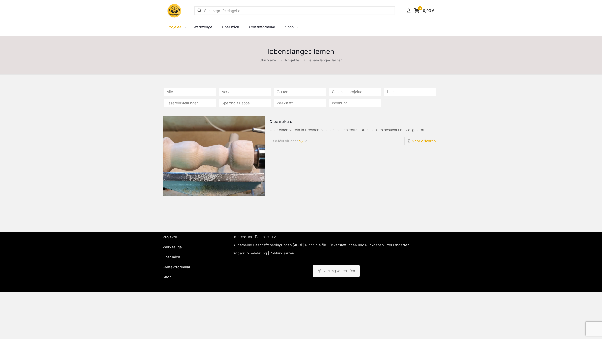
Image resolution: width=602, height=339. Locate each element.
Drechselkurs (281, 121)
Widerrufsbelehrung (250, 253)
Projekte (292, 60)
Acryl (226, 91)
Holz (390, 91)
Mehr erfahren (424, 141)
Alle (170, 91)
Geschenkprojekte (347, 91)
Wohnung (340, 103)
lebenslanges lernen (326, 60)
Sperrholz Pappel (236, 103)
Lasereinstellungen (183, 103)
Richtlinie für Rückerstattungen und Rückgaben (344, 245)
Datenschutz (265, 236)
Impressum (242, 236)
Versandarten (398, 245)
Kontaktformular (176, 267)
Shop (167, 277)
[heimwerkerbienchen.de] (174, 10)
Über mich (171, 257)
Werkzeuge (172, 247)
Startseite (268, 60)
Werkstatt (285, 103)
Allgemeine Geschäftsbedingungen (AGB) (267, 245)
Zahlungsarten (282, 253)
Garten (282, 91)
